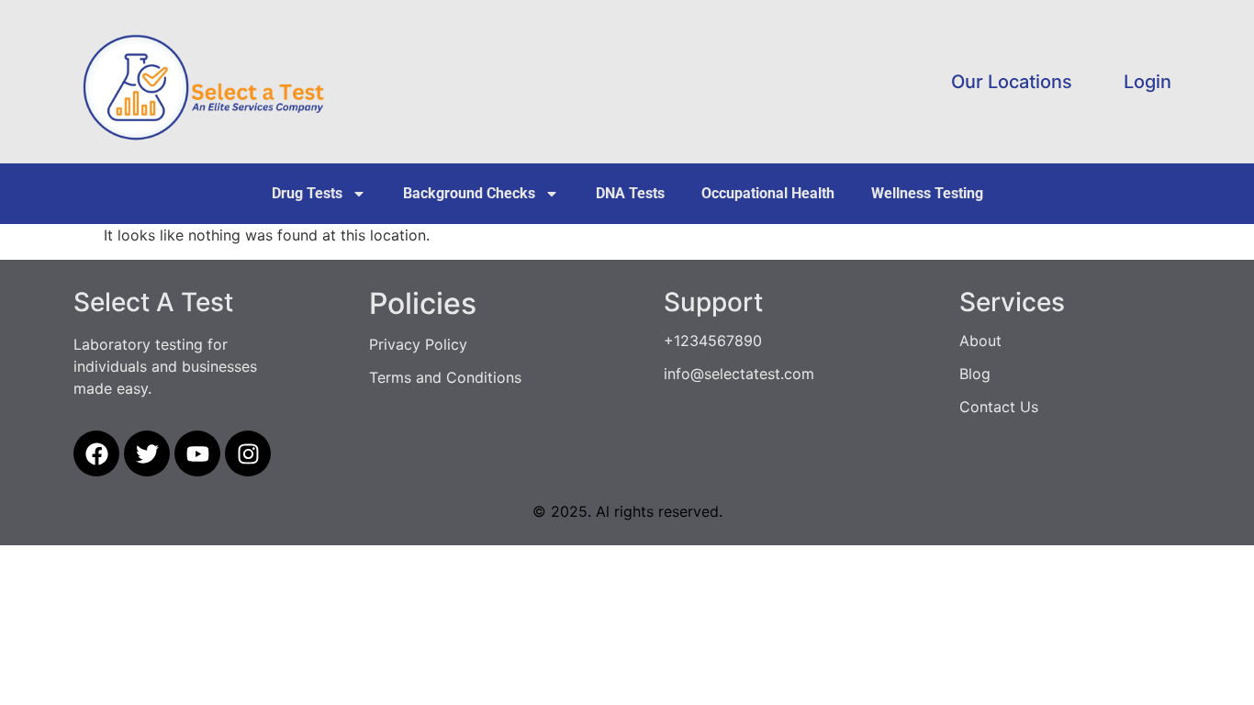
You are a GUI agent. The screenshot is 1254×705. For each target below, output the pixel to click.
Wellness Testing (927, 193)
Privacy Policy (418, 344)
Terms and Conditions (445, 377)
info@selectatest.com (739, 373)
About (980, 340)
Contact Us (998, 406)
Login (1147, 82)
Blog (975, 373)
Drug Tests (307, 193)
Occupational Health (767, 193)
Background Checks (469, 193)
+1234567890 (713, 340)
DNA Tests (630, 193)
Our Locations (1011, 82)
